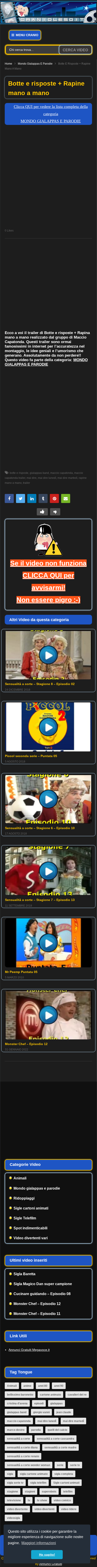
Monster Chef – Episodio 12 (26, 1044)
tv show (42, 1500)
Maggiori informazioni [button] (38, 1543)
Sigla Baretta (24, 1274)
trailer (26, 482)
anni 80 (42, 1385)
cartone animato (50, 1394)
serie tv (75, 1465)
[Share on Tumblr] (43, 498)
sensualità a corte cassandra (55, 1438)
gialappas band (39, 473)
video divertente (17, 1509)
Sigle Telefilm (25, 1218)
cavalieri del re (77, 1394)
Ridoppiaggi (24, 1198)
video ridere (68, 1509)
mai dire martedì (67, 477)
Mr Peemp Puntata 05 (21, 972)
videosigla (13, 1518)
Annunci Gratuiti (50, 1564)
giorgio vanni (41, 1412)
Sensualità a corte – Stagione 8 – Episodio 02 (40, 684)
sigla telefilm (38, 1482)
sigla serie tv (15, 1482)
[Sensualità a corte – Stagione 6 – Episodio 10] (48, 798)
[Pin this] (54, 498)
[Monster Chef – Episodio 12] (48, 1014)
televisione (14, 1500)
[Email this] (65, 498)
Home (8, 63)
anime (27, 1385)
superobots (49, 1491)
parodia (36, 1429)
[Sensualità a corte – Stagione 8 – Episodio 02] (48, 654)
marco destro (15, 1429)
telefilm (68, 1491)
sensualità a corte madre (60, 1447)
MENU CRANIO (26, 35)
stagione (12, 1491)
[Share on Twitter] (20, 498)
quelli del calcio (57, 1429)
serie (60, 1465)
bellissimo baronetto (20, 1394)
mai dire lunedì (47, 477)
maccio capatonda (61, 473)
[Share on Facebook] (9, 498)
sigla (10, 1474)
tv (29, 1500)
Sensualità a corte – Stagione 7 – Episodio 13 (40, 900)
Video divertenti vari (31, 1238)
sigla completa (63, 1474)
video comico (62, 1500)
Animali (20, 1178)
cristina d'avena (17, 1403)
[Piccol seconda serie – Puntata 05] (48, 726)
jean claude (63, 1412)
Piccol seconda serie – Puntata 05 (31, 756)
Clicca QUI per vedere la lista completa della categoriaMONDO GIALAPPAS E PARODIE (51, 114)
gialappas (56, 1403)
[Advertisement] (48, 178)
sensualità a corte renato (23, 1456)
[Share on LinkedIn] (31, 498)
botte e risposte (19, 473)
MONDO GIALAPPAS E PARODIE (46, 362)
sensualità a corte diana (22, 1447)
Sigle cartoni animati (31, 1208)
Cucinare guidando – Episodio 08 (42, 1294)
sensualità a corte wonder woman (28, 1465)
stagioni (30, 1491)
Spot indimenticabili (30, 1228)
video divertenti (44, 1509)
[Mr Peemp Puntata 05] (48, 942)
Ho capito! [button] (47, 1554)
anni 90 (58, 1385)
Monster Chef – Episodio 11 (37, 1314)
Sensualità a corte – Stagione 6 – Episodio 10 (40, 828)
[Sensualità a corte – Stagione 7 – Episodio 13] (48, 871)
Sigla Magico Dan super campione (43, 1284)
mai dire (32, 477)
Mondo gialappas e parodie (35, 63)
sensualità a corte (18, 1438)
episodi (39, 1403)
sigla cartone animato (34, 1474)
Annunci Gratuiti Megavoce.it (29, 1350)
